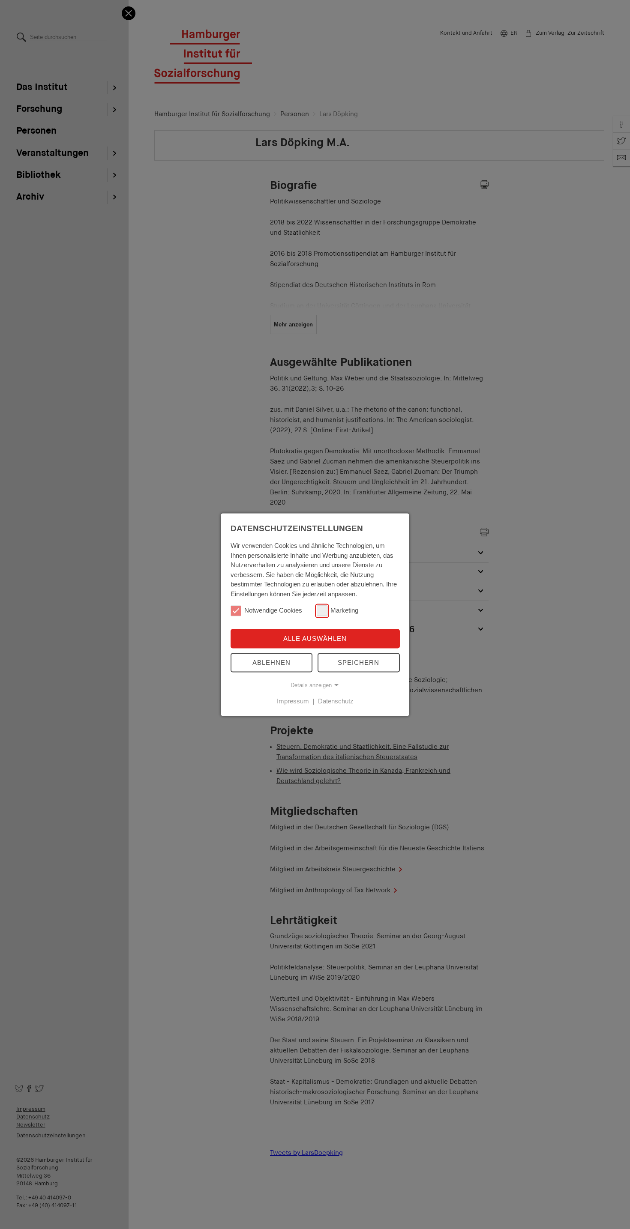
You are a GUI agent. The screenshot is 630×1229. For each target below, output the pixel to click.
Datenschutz (336, 701)
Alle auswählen (315, 639)
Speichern (358, 663)
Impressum (293, 701)
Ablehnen (271, 663)
